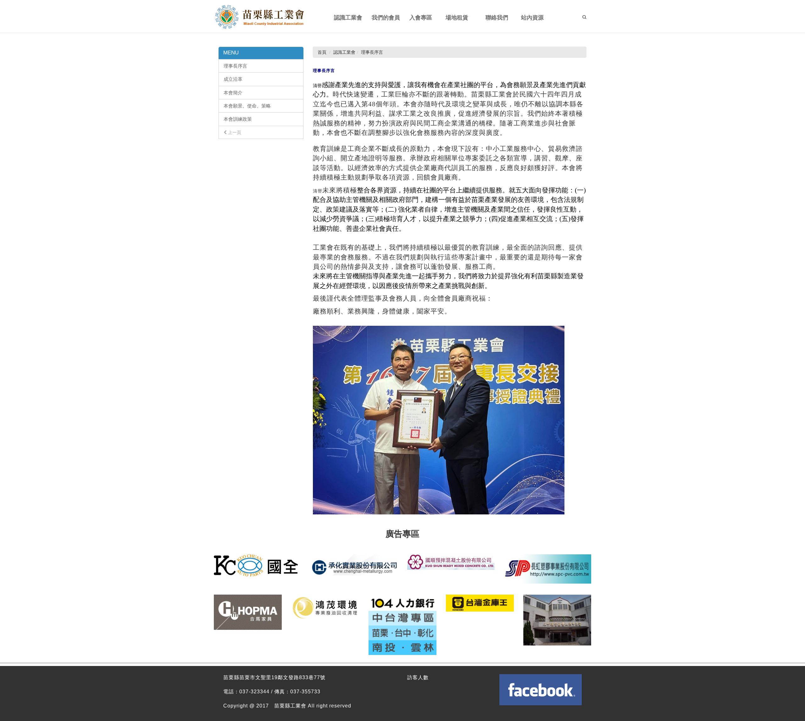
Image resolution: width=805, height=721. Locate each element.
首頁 (322, 52)
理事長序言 (235, 66)
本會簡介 (233, 92)
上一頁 (234, 132)
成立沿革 (233, 79)
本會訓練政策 (238, 119)
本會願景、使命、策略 (247, 105)
